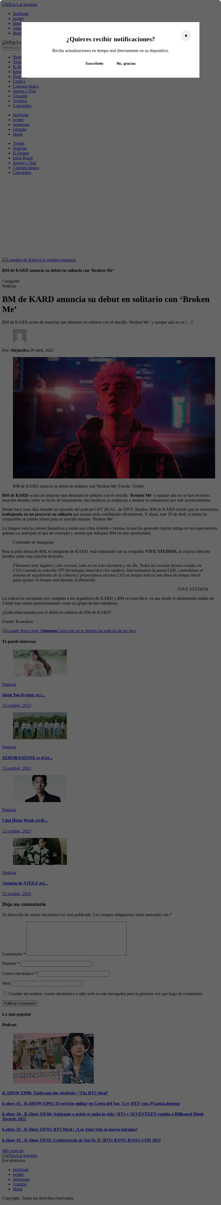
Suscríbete (94, 63)
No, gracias (126, 63)
